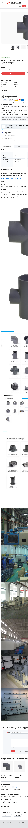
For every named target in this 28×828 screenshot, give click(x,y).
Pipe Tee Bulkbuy (17, 815)
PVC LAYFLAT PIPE (5, 789)
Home (2, 9)
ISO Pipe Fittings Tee (6, 815)
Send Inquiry (13, 73)
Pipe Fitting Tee (17, 812)
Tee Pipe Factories (6, 809)
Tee (3, 802)
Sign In (3, 140)
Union (14, 802)
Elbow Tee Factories (17, 809)
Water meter (16, 789)
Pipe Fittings (18, 9)
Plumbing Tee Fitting (6, 812)
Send (13, 751)
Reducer (8, 802)
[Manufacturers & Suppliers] (14, 2)
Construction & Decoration (10, 9)
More (2, 818)
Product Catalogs (20, 786)
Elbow (23, 9)
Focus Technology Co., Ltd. (17, 822)
